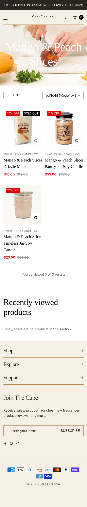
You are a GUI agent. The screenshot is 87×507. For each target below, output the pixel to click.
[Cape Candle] (43, 16)
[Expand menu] (5, 18)
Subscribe (70, 430)
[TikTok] (17, 443)
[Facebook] (5, 443)
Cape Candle (50, 484)
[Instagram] (11, 443)
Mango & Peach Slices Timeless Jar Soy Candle (22, 243)
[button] (67, 17)
